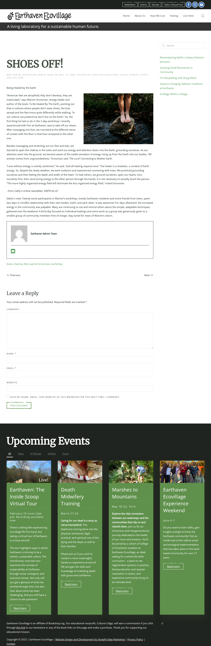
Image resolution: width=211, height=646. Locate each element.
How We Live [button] (157, 15)
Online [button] (52, 453)
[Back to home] (40, 15)
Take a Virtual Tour (173, 4)
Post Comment (19, 405)
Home (126, 15)
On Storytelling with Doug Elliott (178, 77)
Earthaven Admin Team (38, 74)
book (9, 264)
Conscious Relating (104, 74)
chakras (18, 264)
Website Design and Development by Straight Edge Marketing (90, 639)
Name (11, 353)
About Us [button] (140, 15)
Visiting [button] (174, 15)
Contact (11, 643)
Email (11, 368)
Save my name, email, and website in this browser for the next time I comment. (64, 396)
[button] (202, 15)
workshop (56, 264)
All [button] (9, 453)
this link (20, 627)
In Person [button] (35, 453)
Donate (155, 4)
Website (12, 382)
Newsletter (130, 4)
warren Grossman (39, 264)
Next (147, 275)
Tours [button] (65, 453)
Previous (15, 275)
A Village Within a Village (174, 94)
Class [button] (21, 453)
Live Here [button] (188, 15)
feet (26, 264)
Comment (13, 309)
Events (143, 4)
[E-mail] (13, 252)
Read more (20, 608)
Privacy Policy (135, 639)
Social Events (129, 74)
